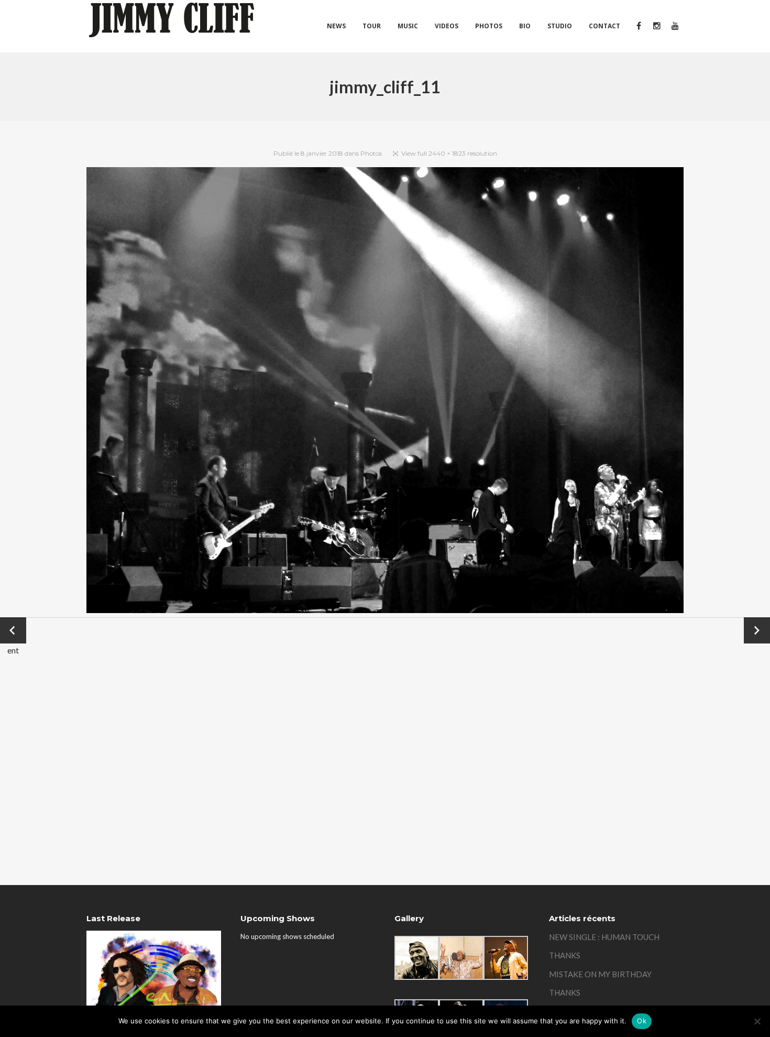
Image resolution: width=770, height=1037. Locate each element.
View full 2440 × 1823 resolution (449, 153)
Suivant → (757, 630)
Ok (641, 1021)
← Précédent (13, 631)
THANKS (564, 955)
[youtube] (674, 26)
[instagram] (656, 26)
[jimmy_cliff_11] (385, 392)
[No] (757, 1021)
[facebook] (638, 26)
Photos (371, 153)
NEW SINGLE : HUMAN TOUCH (604, 937)
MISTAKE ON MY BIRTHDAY (600, 974)
